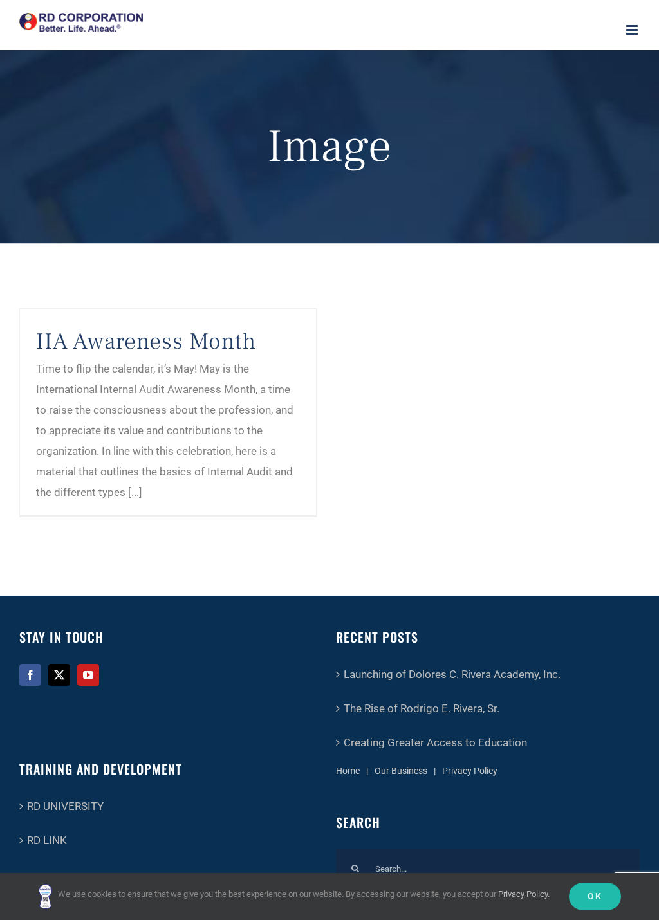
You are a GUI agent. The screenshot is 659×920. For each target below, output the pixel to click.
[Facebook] (30, 675)
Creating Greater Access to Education (435, 742)
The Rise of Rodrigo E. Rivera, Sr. (421, 708)
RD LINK (47, 840)
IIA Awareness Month (146, 341)
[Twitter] (59, 675)
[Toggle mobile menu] (633, 30)
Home (348, 771)
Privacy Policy (469, 771)
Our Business (401, 771)
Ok (595, 896)
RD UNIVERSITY (65, 806)
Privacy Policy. (524, 894)
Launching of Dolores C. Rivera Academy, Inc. (452, 674)
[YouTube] (88, 675)
